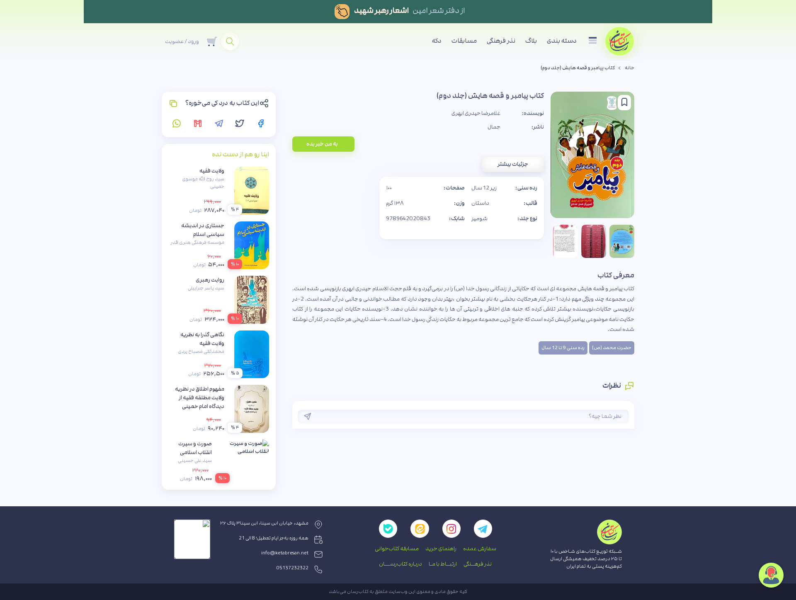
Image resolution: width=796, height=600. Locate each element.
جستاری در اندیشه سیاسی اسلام (202, 230)
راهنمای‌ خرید (440, 548)
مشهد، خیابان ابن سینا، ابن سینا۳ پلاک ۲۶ (264, 523)
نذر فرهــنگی (478, 564)
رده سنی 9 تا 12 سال (563, 348)
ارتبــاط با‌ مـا (443, 564)
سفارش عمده (479, 548)
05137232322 (292, 568)
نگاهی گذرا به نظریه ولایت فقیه (202, 339)
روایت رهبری (210, 280)
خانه (629, 68)
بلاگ (531, 40)
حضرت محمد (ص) (611, 348)
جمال (494, 127)
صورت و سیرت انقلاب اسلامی (195, 448)
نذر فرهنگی (501, 40)
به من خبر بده (322, 144)
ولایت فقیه (211, 171)
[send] (307, 416)
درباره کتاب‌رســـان (400, 564)
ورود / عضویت (182, 41)
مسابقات (464, 40)
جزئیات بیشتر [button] (513, 164)
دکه (437, 40)
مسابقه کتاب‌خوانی (397, 548)
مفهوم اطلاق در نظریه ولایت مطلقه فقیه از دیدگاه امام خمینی (199, 397)
